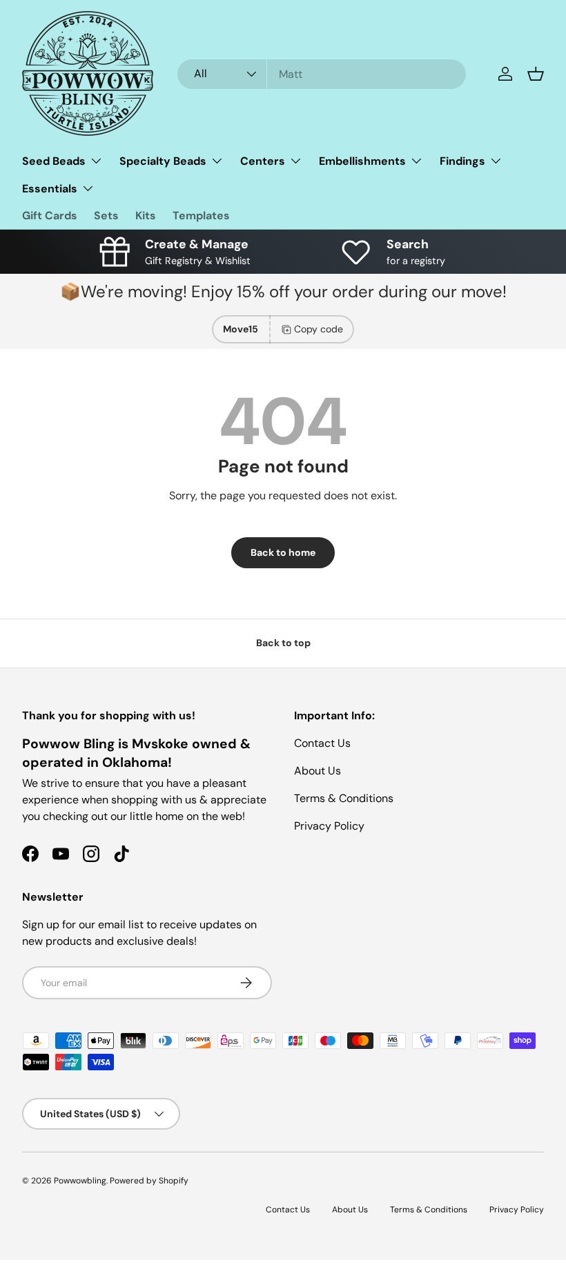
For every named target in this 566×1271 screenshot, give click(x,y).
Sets (106, 215)
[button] (535, 74)
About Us (317, 770)
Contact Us (322, 743)
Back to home (283, 552)
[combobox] (321, 74)
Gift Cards (49, 215)
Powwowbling (80, 1180)
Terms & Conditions (343, 798)
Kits (145, 215)
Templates (201, 215)
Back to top (283, 643)
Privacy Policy (329, 826)
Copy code (318, 329)
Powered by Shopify (149, 1180)
